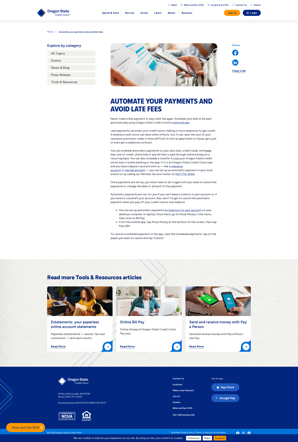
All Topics (58, 53)
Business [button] (187, 12)
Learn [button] (158, 12)
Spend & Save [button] (110, 12)
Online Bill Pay (132, 322)
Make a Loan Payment (183, 390)
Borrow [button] (129, 12)
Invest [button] (144, 12)
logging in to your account (184, 210)
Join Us (232, 12)
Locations (177, 384)
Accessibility (220, 432)
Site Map (175, 432)
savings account (135, 170)
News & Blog (60, 68)
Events (56, 60)
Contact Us (178, 378)
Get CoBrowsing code (184, 415)
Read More (58, 346)
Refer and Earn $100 (194, 5)
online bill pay (180, 122)
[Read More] (107, 346)
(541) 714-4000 (185, 174)
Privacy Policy (187, 432)
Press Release (60, 75)
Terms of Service (204, 432)
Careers (176, 402)
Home (50, 32)
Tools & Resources (64, 82)
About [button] (171, 12)
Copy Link (239, 70)
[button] (25, 427)
